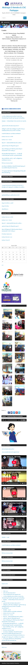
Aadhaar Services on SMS (7, 136)
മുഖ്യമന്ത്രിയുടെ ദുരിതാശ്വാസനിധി (10, 195)
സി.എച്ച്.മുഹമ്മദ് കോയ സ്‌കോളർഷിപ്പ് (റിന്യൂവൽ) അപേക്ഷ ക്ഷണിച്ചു (13, 171)
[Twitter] (14, 412)
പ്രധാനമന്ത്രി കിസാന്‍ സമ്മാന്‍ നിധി (10, 452)
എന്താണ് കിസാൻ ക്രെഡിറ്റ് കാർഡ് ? (10, 125)
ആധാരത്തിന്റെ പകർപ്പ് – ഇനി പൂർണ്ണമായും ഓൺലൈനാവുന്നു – (12, 159)
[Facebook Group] (11, 412)
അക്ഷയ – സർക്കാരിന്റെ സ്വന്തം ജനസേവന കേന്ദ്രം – (14, 121)
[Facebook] (9, 412)
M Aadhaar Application (7, 234)
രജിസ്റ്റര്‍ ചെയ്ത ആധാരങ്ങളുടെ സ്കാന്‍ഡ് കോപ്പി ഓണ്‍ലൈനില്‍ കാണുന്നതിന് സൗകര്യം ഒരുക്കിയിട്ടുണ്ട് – (13, 129)
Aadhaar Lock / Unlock (7, 139)
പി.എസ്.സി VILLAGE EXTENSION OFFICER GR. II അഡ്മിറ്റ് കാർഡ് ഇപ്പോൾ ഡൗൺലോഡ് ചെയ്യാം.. (13, 186)
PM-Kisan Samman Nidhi (7, 163)
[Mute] (21, 420)
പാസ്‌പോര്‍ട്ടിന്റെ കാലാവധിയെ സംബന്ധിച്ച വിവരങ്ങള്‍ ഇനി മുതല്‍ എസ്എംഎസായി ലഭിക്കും (13, 117)
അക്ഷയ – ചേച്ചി (5, 537)
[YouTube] (16, 412)
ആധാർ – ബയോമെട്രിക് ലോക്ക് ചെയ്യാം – (12, 142)
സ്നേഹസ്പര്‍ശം (5, 206)
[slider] (24, 420)
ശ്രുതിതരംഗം (5, 209)
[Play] (3, 420)
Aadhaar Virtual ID (6, 240)
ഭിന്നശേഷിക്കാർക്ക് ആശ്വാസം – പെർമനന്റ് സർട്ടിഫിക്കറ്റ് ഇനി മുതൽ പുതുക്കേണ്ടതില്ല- (12, 154)
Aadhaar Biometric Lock (7, 237)
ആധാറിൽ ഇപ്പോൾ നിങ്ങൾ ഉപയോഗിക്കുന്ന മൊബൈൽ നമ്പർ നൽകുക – (12, 149)
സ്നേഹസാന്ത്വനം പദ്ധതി (7, 203)
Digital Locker (5, 583)
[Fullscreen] (25, 468)
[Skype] (19, 412)
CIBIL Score (5, 591)
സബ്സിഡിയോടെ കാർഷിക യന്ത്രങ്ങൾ (11, 133)
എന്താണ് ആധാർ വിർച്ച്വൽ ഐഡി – (10, 145)
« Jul (2, 265)
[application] (14, 420)
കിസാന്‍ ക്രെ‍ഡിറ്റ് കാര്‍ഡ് (8, 449)
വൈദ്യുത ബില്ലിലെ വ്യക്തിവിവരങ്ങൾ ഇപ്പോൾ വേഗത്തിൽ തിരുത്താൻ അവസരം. (13, 166)
